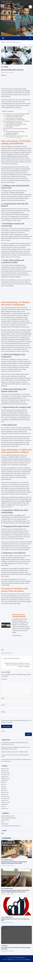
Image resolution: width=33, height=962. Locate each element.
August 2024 (4, 804)
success (10, 653)
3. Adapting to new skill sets (11, 134)
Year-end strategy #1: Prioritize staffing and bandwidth (16, 113)
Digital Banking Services (7, 816)
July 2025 (3, 782)
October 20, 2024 (5, 72)
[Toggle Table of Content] (28, 111)
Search (3, 731)
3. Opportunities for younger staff (12, 125)
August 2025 (4, 780)
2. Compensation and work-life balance (13, 116)
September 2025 (5, 778)
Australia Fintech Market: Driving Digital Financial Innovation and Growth (14, 862)
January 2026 (4, 770)
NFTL (2, 833)
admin (11, 72)
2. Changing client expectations (12, 133)
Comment (4, 679)
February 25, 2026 (5, 893)
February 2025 (5, 792)
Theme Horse (11, 959)
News (2, 822)
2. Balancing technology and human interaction (15, 124)
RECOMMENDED (6, 838)
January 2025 (4, 794)
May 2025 (3, 786)
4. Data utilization (9, 127)
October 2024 (4, 800)
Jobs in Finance (5, 820)
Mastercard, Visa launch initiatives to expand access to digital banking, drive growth (15, 891)
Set (7, 653)
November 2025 (5, 774)
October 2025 (4, 776)
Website (3, 712)
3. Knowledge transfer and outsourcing (13, 118)
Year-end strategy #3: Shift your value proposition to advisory (15, 129)
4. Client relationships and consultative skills (14, 119)
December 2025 (5, 772)
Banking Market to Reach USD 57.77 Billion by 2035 (14, 752)
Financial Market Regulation (8, 818)
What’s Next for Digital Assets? (11, 658)
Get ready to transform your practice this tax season (15, 136)
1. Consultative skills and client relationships (14, 131)
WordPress (27, 959)
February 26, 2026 (5, 865)
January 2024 (4, 808)
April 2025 (4, 788)
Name (3, 698)
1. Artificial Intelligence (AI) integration (13, 122)
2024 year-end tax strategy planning (15, 137)
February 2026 (5, 768)
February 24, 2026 (5, 922)
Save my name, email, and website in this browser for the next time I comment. (16, 721)
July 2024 (3, 806)
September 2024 (5, 802)
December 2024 (5, 796)
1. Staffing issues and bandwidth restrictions (14, 115)
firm (5, 653)
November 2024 (5, 798)
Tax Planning (4, 67)
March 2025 (4, 790)
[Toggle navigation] (3, 38)
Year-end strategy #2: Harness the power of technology (16, 121)
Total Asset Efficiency (20, 957)
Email (3, 705)
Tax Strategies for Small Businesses (10, 826)
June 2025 (3, 784)
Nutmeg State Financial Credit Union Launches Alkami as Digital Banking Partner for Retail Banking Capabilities (16, 665)
